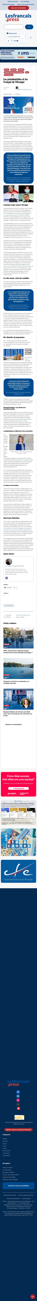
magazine (16, 374)
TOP (27, 72)
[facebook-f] (18, 1092)
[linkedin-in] (18, 1096)
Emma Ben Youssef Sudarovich (23, 89)
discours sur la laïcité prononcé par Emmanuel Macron (17, 266)
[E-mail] (6, 578)
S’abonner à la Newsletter (18, 8)
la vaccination (27, 237)
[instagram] (18, 1100)
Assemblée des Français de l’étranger (23, 460)
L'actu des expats (8, 605)
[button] (32, 1296)
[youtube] (18, 1108)
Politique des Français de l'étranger (14, 72)
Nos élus (13, 69)
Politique (21, 69)
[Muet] (12, 41)
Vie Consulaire (9, 75)
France (6, 69)
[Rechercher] (29, 27)
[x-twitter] (18, 1104)
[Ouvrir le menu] (31, 37)
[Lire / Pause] (8, 41)
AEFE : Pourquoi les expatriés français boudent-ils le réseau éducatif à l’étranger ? (18, 651)
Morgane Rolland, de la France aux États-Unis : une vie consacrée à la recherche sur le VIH (17, 713)
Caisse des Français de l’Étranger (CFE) (19, 419)
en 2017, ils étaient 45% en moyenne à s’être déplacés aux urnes (17, 213)
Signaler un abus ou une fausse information (18, 1129)
